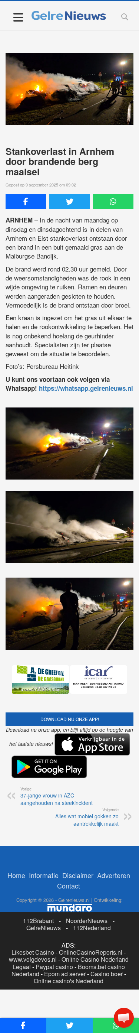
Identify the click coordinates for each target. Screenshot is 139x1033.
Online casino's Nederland (68, 981)
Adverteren (113, 875)
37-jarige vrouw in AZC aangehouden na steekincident (56, 796)
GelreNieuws (43, 927)
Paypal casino (54, 966)
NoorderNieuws (86, 920)
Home (16, 875)
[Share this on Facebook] (26, 201)
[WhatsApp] (113, 201)
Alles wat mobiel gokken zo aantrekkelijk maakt (87, 816)
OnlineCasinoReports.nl (90, 952)
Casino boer (106, 973)
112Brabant (38, 920)
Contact (68, 885)
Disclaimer (77, 875)
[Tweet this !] (69, 201)
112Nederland (92, 927)
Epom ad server (65, 973)
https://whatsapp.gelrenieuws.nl (86, 388)
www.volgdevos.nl (33, 959)
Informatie (44, 875)
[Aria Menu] (18, 17)
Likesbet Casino (32, 952)
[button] (124, 1018)
